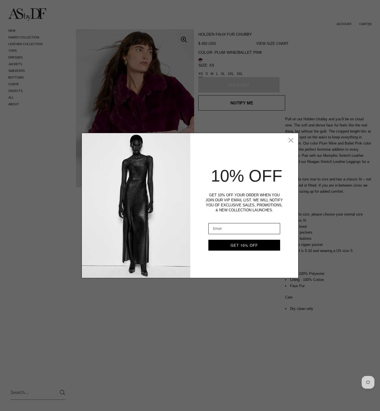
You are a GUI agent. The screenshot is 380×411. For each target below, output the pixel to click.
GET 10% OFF (244, 245)
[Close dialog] (291, 140)
